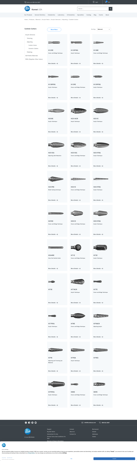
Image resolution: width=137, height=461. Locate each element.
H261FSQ (97, 187)
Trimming (29, 38)
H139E (73, 84)
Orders (94, 436)
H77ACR (74, 289)
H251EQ (74, 153)
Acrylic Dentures (56, 19)
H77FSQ (51, 323)
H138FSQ (51, 84)
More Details (51, 63)
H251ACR (74, 118)
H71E (73, 255)
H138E (95, 50)
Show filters (54, 29)
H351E (73, 221)
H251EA (51, 153)
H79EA (73, 358)
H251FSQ (97, 153)
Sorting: (93, 29)
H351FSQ (97, 221)
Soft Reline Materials (31, 55)
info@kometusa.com (90, 422)
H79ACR (96, 323)
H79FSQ (51, 392)
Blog (95, 15)
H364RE (51, 255)
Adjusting (65, 19)
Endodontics (51, 15)
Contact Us (73, 434)
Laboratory (61, 15)
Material (38, 19)
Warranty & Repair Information (55, 441)
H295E (50, 221)
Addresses (95, 434)
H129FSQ (74, 50)
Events (101, 15)
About (107, 15)
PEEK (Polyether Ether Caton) (34, 59)
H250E (50, 118)
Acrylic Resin (46, 19)
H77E (95, 289)
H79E (50, 358)
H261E (73, 187)
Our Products (28, 15)
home (26, 19)
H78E (73, 323)
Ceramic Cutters (33, 48)
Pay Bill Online (51, 431)
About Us (72, 431)
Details (94, 431)
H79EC (96, 358)
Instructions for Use (52, 434)
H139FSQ (97, 84)
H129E (50, 50)
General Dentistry (40, 15)
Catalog (88, 15)
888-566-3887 (106, 422)
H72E (95, 255)
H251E (95, 118)
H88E (73, 392)
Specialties (80, 15)
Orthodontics (71, 15)
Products (31, 19)
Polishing (29, 52)
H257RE (51, 187)
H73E (50, 289)
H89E (95, 392)
